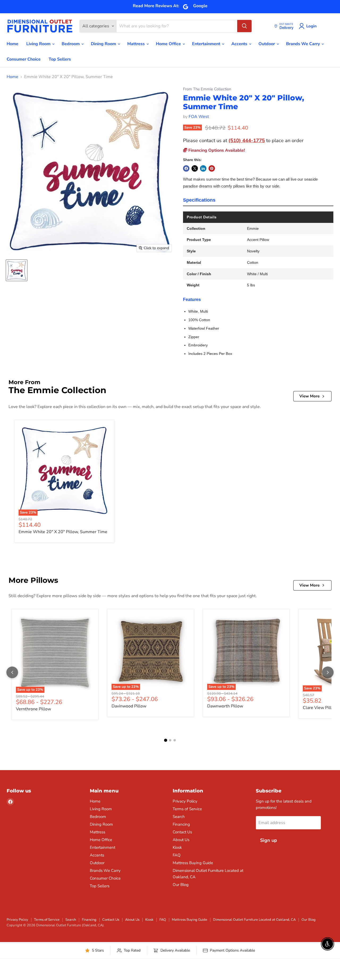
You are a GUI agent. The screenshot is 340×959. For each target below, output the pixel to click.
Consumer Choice (24, 59)
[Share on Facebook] (186, 168)
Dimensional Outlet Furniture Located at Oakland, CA (254, 919)
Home (12, 44)
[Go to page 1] (165, 740)
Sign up (268, 840)
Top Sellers (60, 59)
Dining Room (104, 44)
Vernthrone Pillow (33, 709)
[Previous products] (12, 672)
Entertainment (206, 44)
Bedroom (71, 44)
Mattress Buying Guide (193, 862)
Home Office (169, 44)
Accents (239, 44)
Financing (181, 824)
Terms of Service (187, 809)
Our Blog (181, 884)
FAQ (177, 855)
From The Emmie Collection (207, 89)
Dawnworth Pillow (225, 706)
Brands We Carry (303, 44)
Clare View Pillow (320, 708)
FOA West (199, 117)
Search (179, 816)
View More (309, 396)
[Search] (244, 26)
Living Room (39, 44)
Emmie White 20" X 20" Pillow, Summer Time (63, 532)
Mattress (136, 44)
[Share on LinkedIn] (203, 168)
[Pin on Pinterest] (212, 168)
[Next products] (328, 672)
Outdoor (267, 44)
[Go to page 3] (174, 740)
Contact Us (182, 832)
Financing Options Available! (216, 150)
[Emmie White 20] (16, 270)
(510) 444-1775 (246, 140)
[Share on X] (195, 168)
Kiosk (177, 847)
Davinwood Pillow (129, 706)
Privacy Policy (185, 801)
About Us (181, 839)
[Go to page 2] (170, 740)
